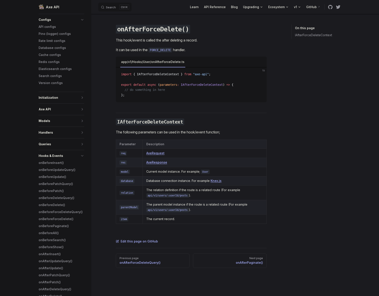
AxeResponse (156, 162)
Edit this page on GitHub (139, 241)
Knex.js (216, 181)
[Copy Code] (259, 74)
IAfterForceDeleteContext (313, 35)
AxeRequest (155, 153)
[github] (330, 7)
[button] (61, 19)
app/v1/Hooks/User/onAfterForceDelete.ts (152, 62)
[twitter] (338, 7)
